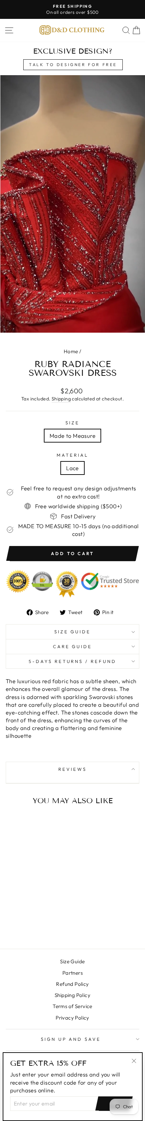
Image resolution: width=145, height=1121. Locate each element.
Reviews (72, 769)
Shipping (61, 399)
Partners (72, 973)
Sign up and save (71, 1039)
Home (71, 351)
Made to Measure (72, 435)
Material (72, 455)
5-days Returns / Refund (72, 661)
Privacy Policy (72, 1017)
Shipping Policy (72, 995)
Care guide (72, 646)
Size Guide (72, 631)
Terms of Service (72, 1006)
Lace (72, 468)
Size (72, 422)
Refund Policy (72, 984)
